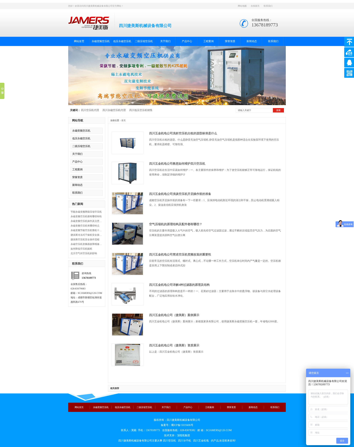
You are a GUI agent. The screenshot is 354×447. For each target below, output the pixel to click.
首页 (123, 120)
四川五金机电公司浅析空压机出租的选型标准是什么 (183, 133)
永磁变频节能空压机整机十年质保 (86, 230)
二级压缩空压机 (144, 41)
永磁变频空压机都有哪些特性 (86, 216)
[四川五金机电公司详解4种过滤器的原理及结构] (127, 304)
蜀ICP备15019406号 (182, 425)
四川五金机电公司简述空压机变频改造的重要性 (180, 254)
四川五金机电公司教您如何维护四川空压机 (177, 163)
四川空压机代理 (90, 110)
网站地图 (242, 6)
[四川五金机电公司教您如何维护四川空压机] (127, 183)
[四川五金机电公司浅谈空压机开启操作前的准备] (127, 213)
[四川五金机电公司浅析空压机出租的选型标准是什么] (127, 153)
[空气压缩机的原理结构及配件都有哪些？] (127, 244)
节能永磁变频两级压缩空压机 (86, 211)
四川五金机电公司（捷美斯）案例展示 (174, 315)
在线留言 (255, 6)
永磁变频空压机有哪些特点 (85, 225)
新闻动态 (252, 41)
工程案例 (208, 41)
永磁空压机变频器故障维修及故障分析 (86, 244)
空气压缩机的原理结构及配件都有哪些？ (175, 224)
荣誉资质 (230, 41)
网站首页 (79, 41)
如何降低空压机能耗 (81, 248)
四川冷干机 (184, 440)
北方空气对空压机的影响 (84, 253)
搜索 (278, 110)
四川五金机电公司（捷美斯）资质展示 (174, 345)
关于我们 (165, 41)
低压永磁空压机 (122, 41)
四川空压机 (169, 440)
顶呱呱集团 (183, 435)
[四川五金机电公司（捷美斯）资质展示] (127, 365)
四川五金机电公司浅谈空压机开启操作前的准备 (180, 193)
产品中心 (187, 41)
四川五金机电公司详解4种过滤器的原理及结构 (179, 284)
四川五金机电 (201, 440)
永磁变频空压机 (101, 41)
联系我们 (268, 6)
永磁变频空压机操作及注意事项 (86, 221)
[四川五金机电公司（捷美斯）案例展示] (127, 334)
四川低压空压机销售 (140, 110)
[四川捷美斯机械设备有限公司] (88, 28)
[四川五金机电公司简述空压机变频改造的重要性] (127, 274)
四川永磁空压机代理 (114, 110)
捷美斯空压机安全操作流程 (85, 239)
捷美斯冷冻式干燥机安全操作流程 (86, 234)
